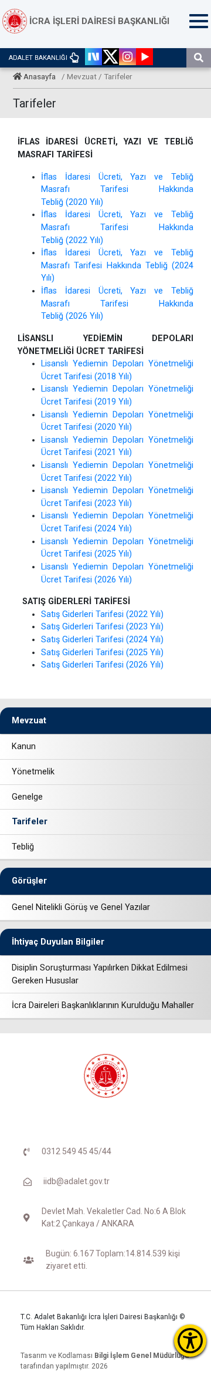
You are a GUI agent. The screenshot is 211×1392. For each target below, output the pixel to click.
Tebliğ (23, 847)
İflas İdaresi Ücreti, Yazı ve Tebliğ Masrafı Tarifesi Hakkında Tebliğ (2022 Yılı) (117, 227)
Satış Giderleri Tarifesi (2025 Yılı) (102, 653)
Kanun (24, 746)
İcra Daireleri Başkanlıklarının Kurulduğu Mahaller (103, 1005)
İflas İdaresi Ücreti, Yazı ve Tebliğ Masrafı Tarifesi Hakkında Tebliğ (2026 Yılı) (117, 303)
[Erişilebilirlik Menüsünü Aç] (190, 1340)
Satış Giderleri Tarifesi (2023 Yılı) (102, 627)
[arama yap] (198, 58)
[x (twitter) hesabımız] (110, 58)
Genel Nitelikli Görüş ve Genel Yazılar (81, 907)
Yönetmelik (33, 772)
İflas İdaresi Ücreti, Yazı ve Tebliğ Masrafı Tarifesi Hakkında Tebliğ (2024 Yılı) (117, 265)
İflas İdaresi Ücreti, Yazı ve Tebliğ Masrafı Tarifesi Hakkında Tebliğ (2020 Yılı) (117, 189)
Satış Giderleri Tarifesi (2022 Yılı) (102, 614)
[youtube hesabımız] (144, 58)
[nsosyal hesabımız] (93, 58)
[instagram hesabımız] (127, 58)
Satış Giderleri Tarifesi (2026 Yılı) (102, 665)
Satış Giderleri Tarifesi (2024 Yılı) (102, 640)
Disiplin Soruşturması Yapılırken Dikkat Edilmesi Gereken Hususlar (100, 974)
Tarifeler (29, 822)
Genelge (27, 797)
